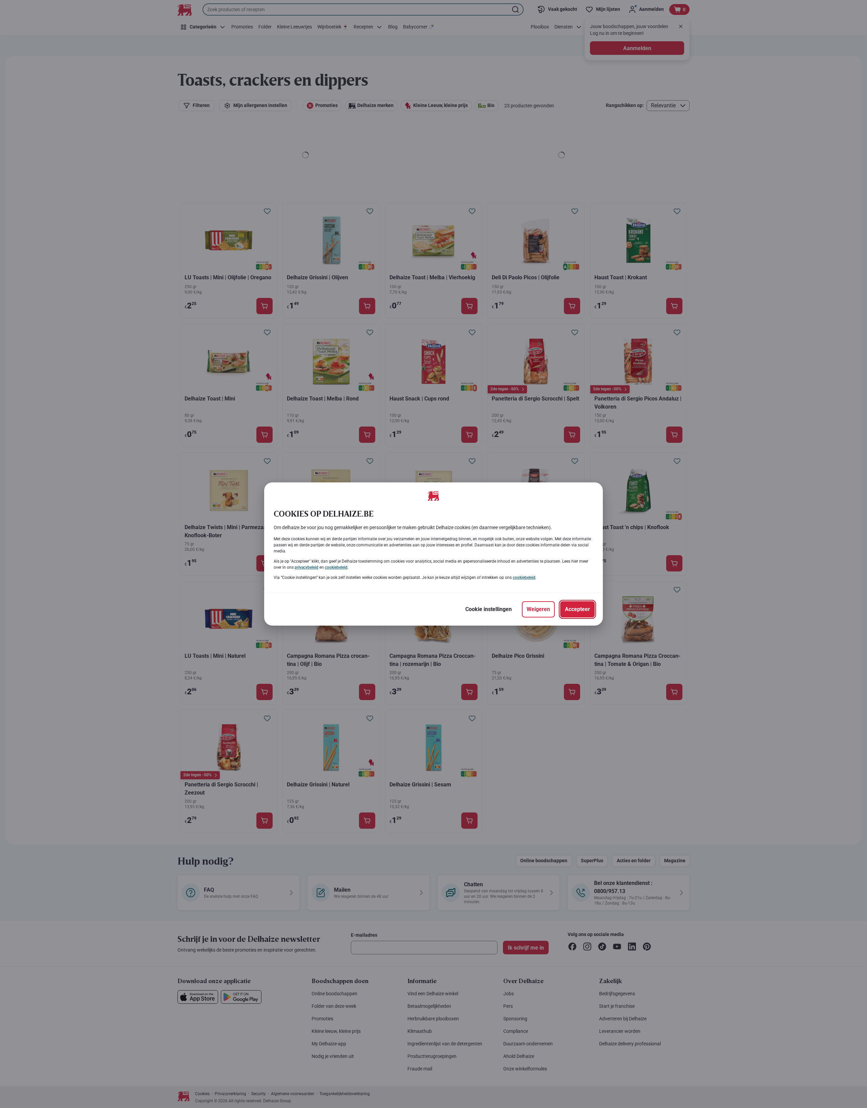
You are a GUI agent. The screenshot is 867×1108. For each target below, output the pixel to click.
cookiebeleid (336, 567)
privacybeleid (306, 567)
